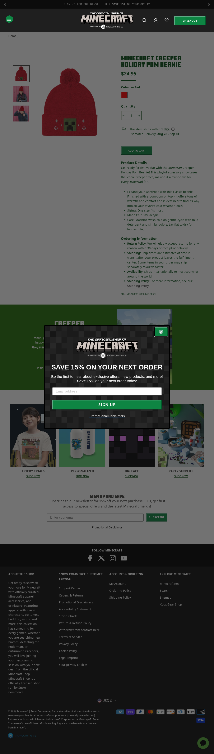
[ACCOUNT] (156, 23)
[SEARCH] (145, 22)
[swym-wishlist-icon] (167, 22)
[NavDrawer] (9, 19)
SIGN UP (107, 404)
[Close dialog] (161, 332)
